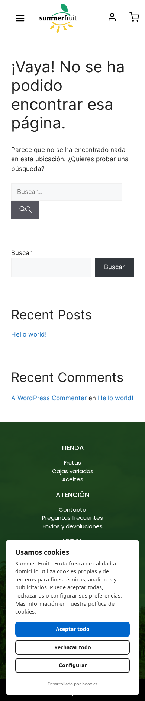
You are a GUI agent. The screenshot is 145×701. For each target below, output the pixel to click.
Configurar (73, 665)
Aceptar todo (73, 629)
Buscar (21, 252)
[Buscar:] (66, 191)
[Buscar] (25, 210)
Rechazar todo (72, 647)
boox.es (89, 683)
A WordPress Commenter (49, 398)
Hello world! (29, 334)
